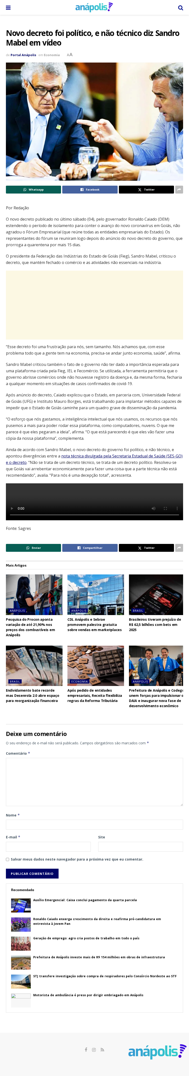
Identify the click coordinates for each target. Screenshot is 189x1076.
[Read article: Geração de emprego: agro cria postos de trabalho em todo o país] (21, 944)
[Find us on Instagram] (94, 1050)
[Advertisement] (94, 305)
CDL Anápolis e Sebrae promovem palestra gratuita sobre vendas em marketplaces (94, 625)
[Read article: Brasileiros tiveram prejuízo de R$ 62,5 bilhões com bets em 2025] (157, 594)
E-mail (13, 837)
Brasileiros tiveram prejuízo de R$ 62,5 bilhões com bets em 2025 (155, 625)
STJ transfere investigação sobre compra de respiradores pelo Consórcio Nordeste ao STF (105, 976)
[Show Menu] (8, 7)
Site (101, 837)
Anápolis (17, 610)
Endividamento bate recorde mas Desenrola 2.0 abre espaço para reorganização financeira (32, 696)
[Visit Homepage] (94, 7)
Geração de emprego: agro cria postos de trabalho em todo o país (86, 938)
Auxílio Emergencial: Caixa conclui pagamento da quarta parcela (85, 900)
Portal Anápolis (23, 55)
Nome (13, 815)
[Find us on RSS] (102, 1050)
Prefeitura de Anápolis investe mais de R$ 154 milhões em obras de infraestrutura (99, 957)
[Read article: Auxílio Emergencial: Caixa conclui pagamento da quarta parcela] (21, 905)
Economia (52, 55)
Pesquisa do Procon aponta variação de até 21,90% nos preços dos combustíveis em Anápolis (30, 627)
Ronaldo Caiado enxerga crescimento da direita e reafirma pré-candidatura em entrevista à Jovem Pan (97, 922)
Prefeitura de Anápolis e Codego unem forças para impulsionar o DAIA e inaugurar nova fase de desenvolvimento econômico (156, 698)
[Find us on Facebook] (86, 1050)
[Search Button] (180, 7)
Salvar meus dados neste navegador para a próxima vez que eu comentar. (77, 859)
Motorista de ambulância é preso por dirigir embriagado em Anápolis (88, 995)
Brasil (138, 610)
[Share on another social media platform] (179, 190)
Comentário (18, 753)
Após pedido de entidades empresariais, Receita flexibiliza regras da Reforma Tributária (94, 696)
